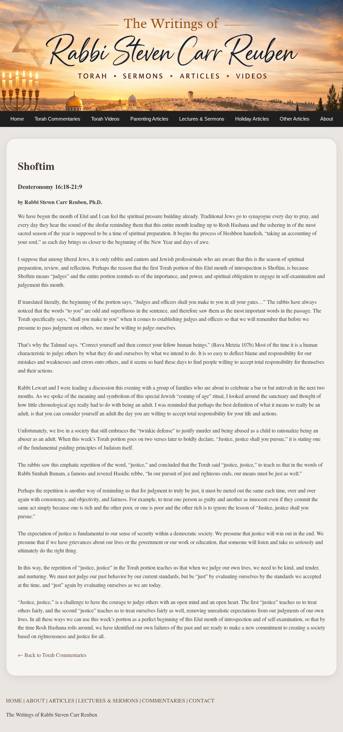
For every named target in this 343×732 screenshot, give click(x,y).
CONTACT (201, 700)
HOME (14, 700)
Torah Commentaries (57, 119)
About (326, 119)
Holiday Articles (252, 119)
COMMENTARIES (163, 700)
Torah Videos (105, 119)
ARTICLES (61, 700)
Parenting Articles (149, 119)
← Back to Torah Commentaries (52, 654)
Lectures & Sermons (201, 119)
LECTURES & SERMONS (108, 700)
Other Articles (295, 119)
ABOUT (35, 700)
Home (17, 119)
